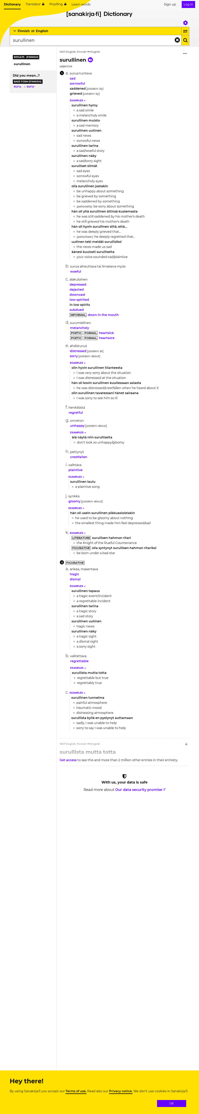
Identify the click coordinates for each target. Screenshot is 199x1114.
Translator (33, 4)
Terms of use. (75, 1091)
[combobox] (95, 40)
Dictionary (12, 4)
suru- (31, 86)
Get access (68, 760)
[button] (78, 100)
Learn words (81, 4)
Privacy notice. (121, 1091)
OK (171, 1103)
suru (17, 86)
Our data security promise (138, 790)
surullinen (22, 64)
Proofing (56, 4)
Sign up (170, 4)
